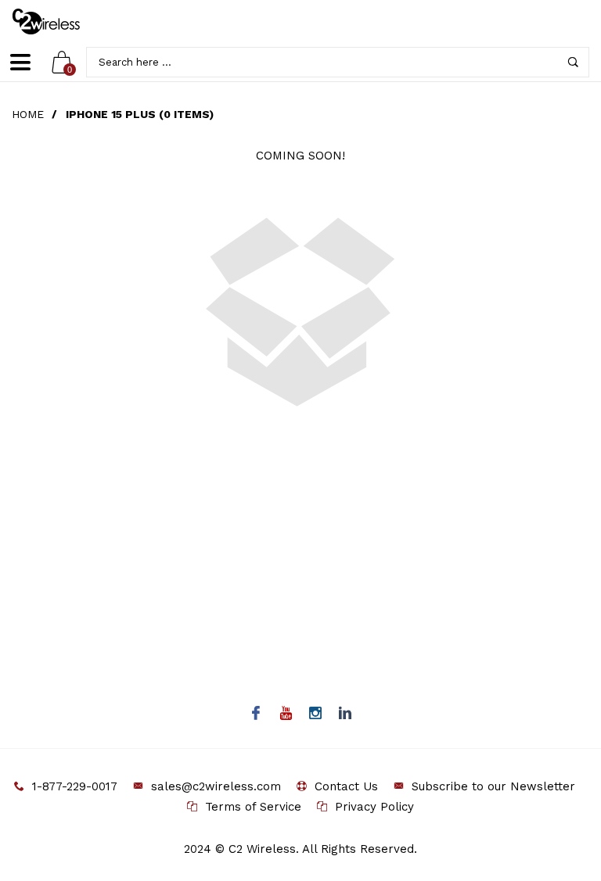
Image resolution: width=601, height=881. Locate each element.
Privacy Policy (374, 807)
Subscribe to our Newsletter (493, 786)
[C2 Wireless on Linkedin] (345, 714)
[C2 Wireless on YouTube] (286, 714)
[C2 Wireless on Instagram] (316, 714)
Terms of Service (253, 807)
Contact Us (346, 786)
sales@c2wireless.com (216, 786)
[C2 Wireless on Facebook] (256, 714)
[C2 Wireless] (57, 21)
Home (28, 114)
